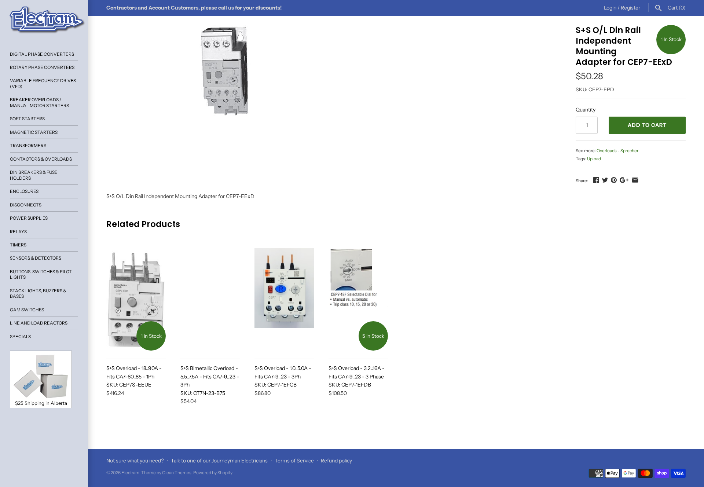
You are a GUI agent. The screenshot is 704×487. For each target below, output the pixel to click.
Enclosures (24, 191)
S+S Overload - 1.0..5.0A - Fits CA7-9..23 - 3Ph (282, 376)
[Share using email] (635, 180)
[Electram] (44, 20)
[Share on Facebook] (596, 180)
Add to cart (647, 125)
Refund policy (336, 460)
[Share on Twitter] (605, 180)
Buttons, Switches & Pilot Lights (41, 274)
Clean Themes (176, 472)
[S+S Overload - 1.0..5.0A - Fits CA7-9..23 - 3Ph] (284, 299)
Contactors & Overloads (41, 159)
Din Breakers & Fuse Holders (34, 174)
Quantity (585, 109)
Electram (130, 472)
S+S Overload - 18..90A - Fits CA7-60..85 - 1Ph (134, 376)
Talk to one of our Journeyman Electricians (219, 460)
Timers (18, 245)
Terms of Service (294, 460)
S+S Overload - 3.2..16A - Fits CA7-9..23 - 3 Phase (357, 376)
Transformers (28, 145)
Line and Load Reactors (38, 323)
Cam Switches (27, 309)
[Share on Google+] (624, 180)
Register (630, 7)
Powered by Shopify (212, 472)
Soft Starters (27, 118)
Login (610, 7)
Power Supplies (29, 218)
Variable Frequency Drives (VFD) (43, 83)
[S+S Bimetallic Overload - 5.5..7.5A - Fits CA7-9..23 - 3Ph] (210, 299)
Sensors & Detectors (35, 258)
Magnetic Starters (34, 132)
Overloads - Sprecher (617, 150)
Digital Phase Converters (42, 54)
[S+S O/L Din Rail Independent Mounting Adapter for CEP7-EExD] (228, 72)
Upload (594, 158)
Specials (20, 336)
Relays (18, 231)
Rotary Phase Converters (42, 67)
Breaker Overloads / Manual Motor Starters (39, 102)
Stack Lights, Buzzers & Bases (38, 293)
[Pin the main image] (614, 180)
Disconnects (25, 205)
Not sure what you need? (135, 460)
